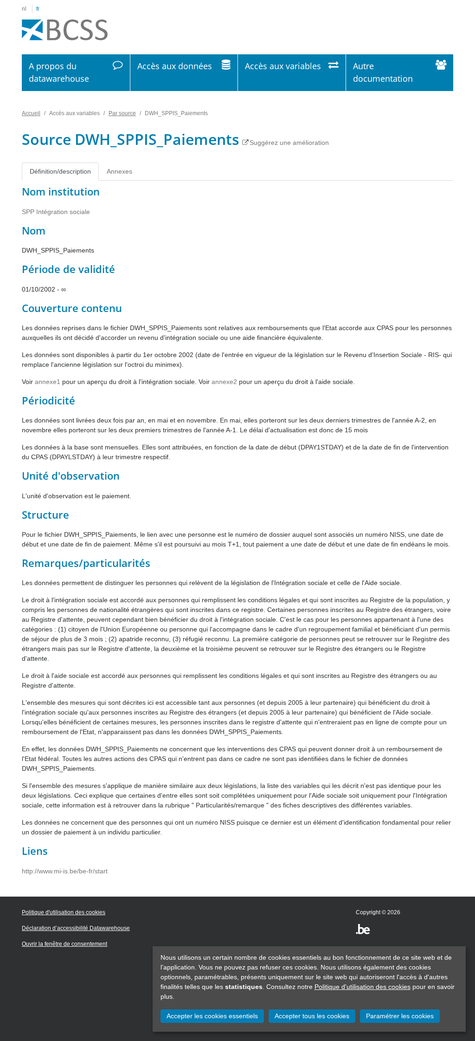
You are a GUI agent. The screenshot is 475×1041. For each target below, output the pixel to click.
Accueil (31, 113)
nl (24, 9)
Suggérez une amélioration (289, 142)
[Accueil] (65, 30)
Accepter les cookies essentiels (212, 1016)
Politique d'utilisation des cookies (363, 986)
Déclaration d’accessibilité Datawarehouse (76, 928)
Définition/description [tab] (60, 171)
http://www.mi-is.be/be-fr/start (65, 871)
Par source (122, 113)
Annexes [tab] (119, 171)
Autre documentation (383, 72)
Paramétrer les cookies (400, 1016)
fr (37, 9)
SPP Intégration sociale (56, 211)
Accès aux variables (283, 66)
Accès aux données (174, 66)
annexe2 (224, 381)
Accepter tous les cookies (312, 1016)
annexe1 (47, 381)
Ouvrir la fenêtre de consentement (64, 944)
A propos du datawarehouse (59, 72)
